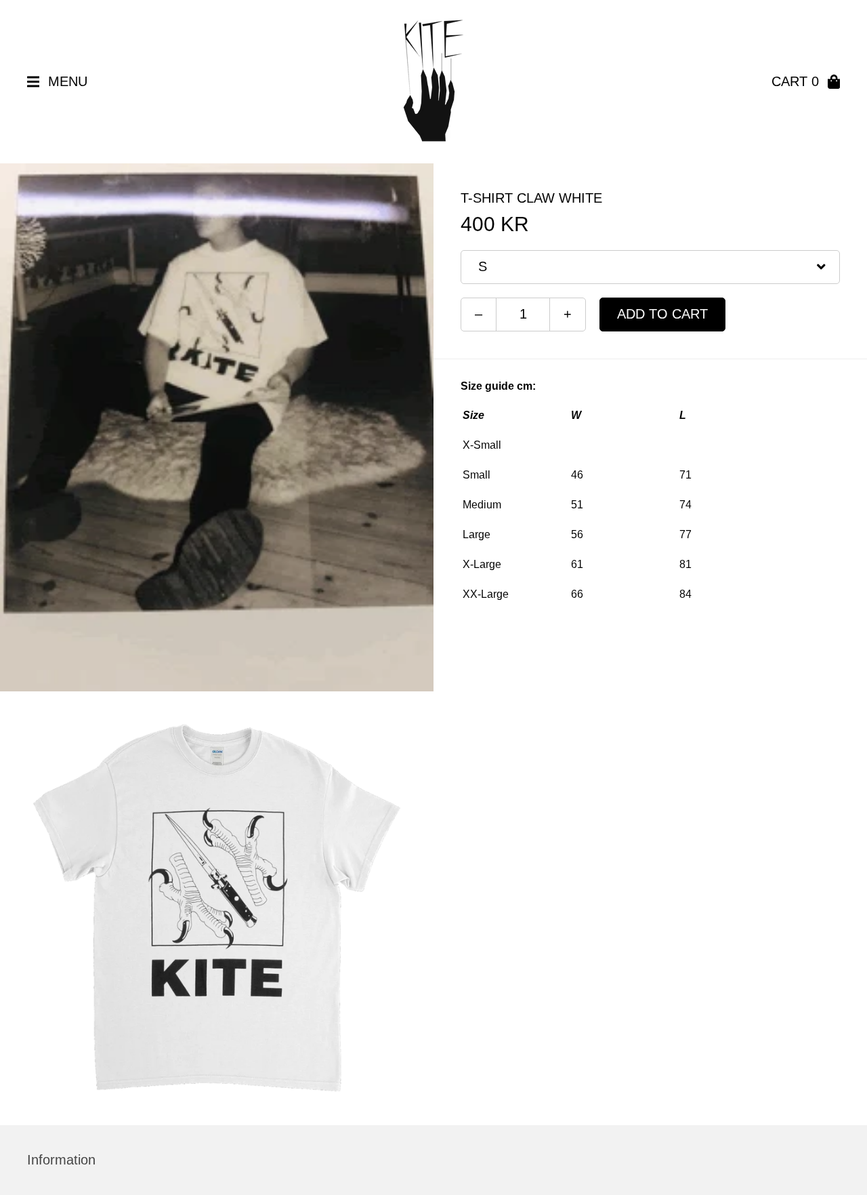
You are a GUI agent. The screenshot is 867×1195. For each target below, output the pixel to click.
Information (61, 1159)
